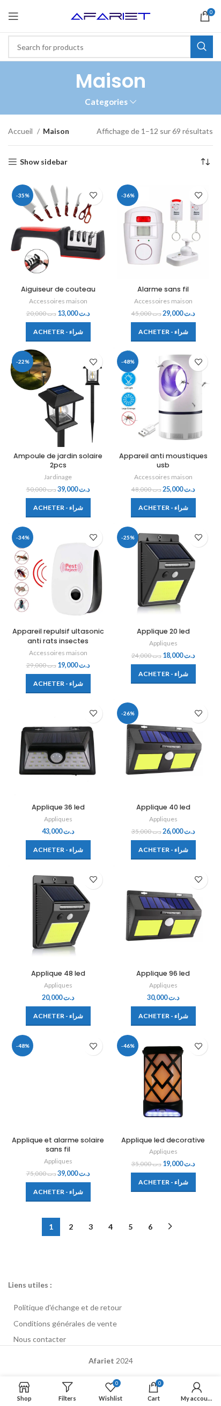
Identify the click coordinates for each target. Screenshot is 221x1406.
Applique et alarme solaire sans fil (58, 1144)
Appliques (163, 643)
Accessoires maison (58, 301)
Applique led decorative (163, 1140)
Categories (106, 102)
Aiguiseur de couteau (58, 289)
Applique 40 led (163, 807)
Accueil (21, 131)
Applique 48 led (58, 973)
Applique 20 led (163, 631)
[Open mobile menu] (13, 16)
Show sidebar (44, 162)
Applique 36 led (58, 807)
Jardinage (58, 477)
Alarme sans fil (163, 289)
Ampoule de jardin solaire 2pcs (57, 460)
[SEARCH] (201, 46)
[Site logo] (110, 15)
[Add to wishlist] (93, 195)
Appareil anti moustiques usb (163, 460)
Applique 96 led (163, 973)
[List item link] (110, 1307)
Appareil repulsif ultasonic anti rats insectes (58, 636)
